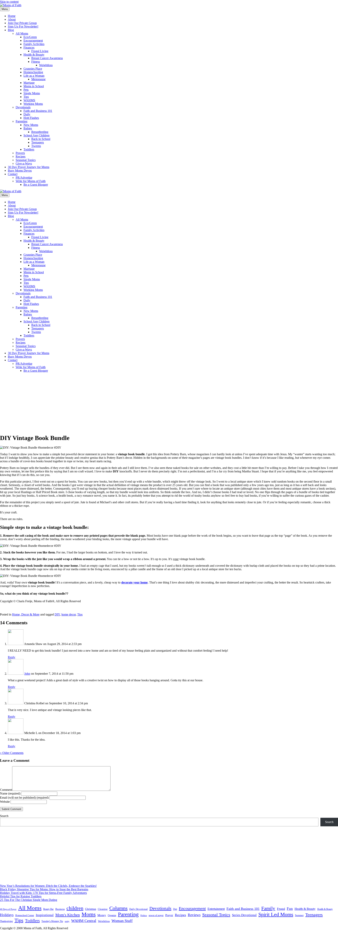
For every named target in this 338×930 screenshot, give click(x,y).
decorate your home (134, 582)
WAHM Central (83, 921)
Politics (143, 915)
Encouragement (33, 40)
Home (11, 16)
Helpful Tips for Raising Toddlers (20, 896)
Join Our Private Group (22, 23)
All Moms (22, 33)
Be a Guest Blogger (35, 184)
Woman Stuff (122, 920)
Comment (6, 789)
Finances (28, 47)
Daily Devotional (138, 909)
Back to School (40, 139)
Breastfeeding (39, 132)
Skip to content (9, 1)
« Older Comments (11, 753)
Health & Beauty (33, 54)
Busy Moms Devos (20, 170)
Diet (175, 909)
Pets (26, 89)
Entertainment (216, 909)
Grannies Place (32, 68)
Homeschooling (33, 72)
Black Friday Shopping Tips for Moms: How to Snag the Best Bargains (44, 889)
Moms (89, 914)
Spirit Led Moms (275, 914)
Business (60, 909)
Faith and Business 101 (37, 110)
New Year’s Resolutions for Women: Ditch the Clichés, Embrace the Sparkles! (48, 885)
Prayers (20, 153)
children (75, 908)
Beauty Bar (48, 909)
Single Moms (31, 93)
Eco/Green (30, 37)
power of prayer (156, 915)
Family (268, 908)
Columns (118, 908)
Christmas (90, 908)
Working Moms (33, 103)
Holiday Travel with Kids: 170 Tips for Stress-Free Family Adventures (43, 892)
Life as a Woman (33, 75)
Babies (27, 128)
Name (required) (10, 793)
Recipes (20, 156)
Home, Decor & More (26, 614)
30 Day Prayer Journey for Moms (28, 167)
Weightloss (46, 65)
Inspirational (45, 915)
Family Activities (33, 44)
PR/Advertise (24, 177)
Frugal (281, 908)
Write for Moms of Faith (31, 181)
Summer (299, 915)
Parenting (21, 121)
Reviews (194, 915)
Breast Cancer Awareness (47, 58)
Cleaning (103, 909)
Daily (26, 114)
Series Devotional (244, 915)
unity (67, 921)
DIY (57, 614)
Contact (12, 174)
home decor (68, 614)
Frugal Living (39, 51)
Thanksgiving (6, 921)
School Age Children (36, 135)
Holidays (6, 915)
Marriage (29, 82)
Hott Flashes (31, 117)
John (27, 673)
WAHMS (29, 100)
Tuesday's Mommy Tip (52, 921)
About (12, 19)
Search (4, 816)
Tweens (36, 146)
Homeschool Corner (24, 915)
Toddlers (28, 149)
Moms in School (33, 86)
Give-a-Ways (24, 163)
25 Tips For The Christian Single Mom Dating (28, 899)
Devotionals (23, 107)
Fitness (35, 61)
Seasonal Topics (26, 160)
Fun (290, 909)
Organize (112, 915)
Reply (11, 657)
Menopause (38, 79)
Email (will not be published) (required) (24, 797)
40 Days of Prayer (8, 909)
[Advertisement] (169, 403)
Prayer (169, 915)
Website (5, 801)
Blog (11, 30)
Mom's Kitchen (67, 915)
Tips (26, 96)
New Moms (30, 124)
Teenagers (37, 142)
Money (101, 915)
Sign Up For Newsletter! (23, 26)
